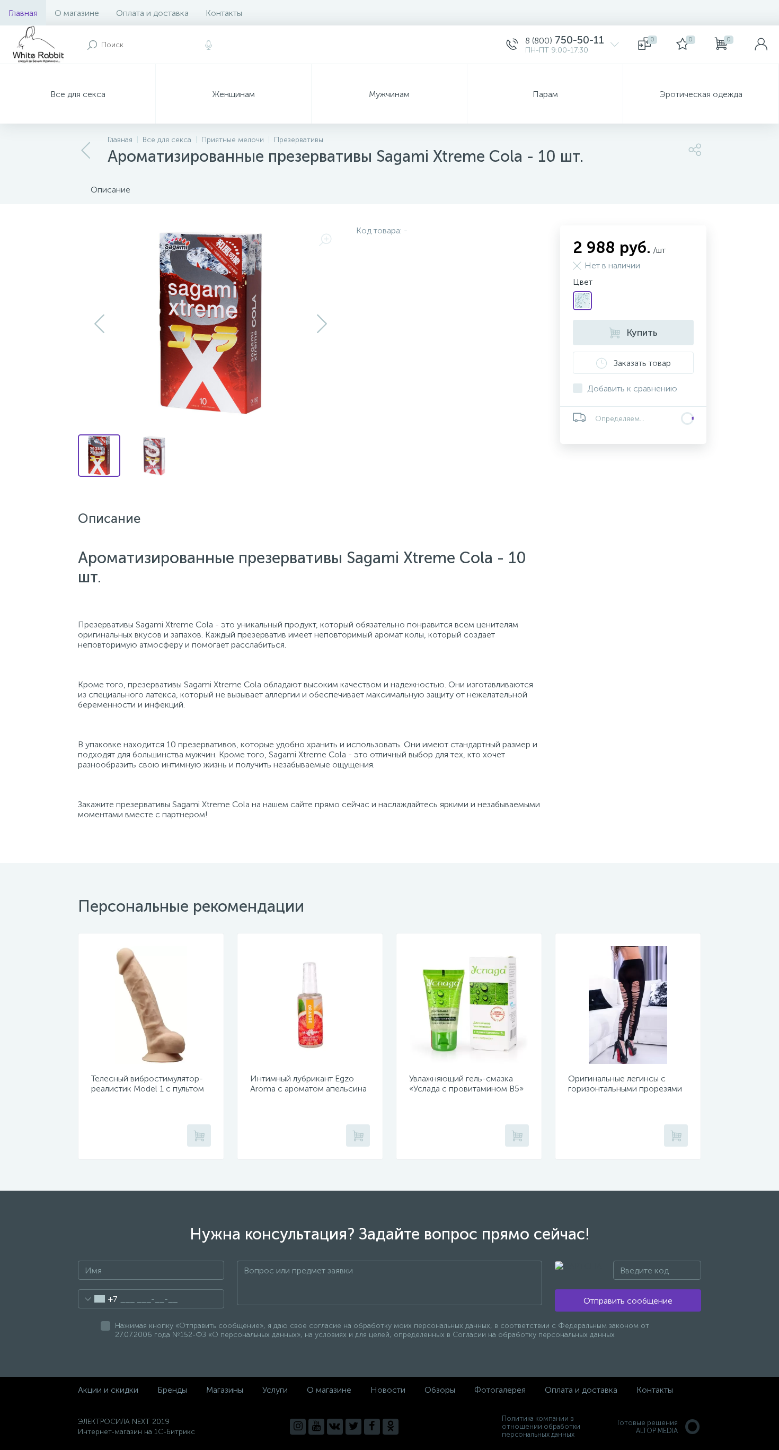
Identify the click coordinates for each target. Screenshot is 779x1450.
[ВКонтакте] (335, 1427)
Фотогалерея (500, 1390)
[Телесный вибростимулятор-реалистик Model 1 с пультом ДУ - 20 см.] (151, 1005)
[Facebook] (372, 1427)
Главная (23, 13)
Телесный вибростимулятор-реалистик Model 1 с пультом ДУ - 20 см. (147, 1088)
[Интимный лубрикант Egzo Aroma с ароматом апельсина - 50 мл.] (310, 1005)
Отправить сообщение (627, 1301)
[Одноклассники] (391, 1427)
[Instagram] (298, 1427)
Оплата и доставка (152, 13)
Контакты (224, 13)
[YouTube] (316, 1427)
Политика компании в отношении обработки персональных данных (541, 1426)
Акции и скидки (108, 1390)
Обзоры (439, 1390)
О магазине (77, 13)
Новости (387, 1390)
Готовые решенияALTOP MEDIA (647, 1427)
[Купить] (199, 1135)
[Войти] (761, 44)
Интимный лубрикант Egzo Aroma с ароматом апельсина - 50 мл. (308, 1088)
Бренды (172, 1390)
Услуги (275, 1390)
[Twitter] (353, 1427)
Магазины (224, 1390)
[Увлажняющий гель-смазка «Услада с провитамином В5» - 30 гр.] (469, 1005)
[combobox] (97, 1299)
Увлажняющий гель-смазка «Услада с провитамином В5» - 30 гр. (466, 1088)
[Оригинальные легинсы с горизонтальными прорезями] (628, 1005)
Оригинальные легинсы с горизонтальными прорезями (625, 1083)
